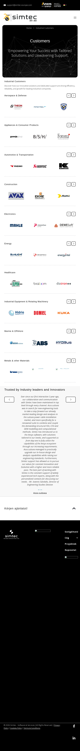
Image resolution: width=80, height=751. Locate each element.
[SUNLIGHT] (16, 255)
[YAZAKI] (16, 166)
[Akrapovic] (40, 166)
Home (29, 28)
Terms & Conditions (32, 728)
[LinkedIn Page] (74, 740)
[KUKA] (63, 313)
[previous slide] (69, 95)
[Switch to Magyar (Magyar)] (65, 5)
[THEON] (16, 107)
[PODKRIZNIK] (40, 225)
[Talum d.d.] (63, 372)
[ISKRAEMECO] (40, 255)
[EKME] (40, 196)
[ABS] (40, 342)
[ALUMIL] (63, 196)
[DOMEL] (40, 313)
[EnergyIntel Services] (63, 255)
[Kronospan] (16, 372)
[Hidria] (16, 313)
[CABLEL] (40, 372)
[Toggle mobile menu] (75, 17)
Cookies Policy (16, 728)
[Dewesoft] (63, 225)
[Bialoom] (40, 283)
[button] (40, 508)
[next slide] (73, 95)
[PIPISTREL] (40, 107)
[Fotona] (63, 136)
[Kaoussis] (63, 166)
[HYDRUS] (63, 342)
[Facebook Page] (74, 728)
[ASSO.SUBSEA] (16, 342)
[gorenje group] (16, 136)
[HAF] (63, 107)
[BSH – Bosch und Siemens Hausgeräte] (40, 136)
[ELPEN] (16, 283)
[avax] (16, 196)
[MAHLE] (16, 225)
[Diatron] (63, 283)
